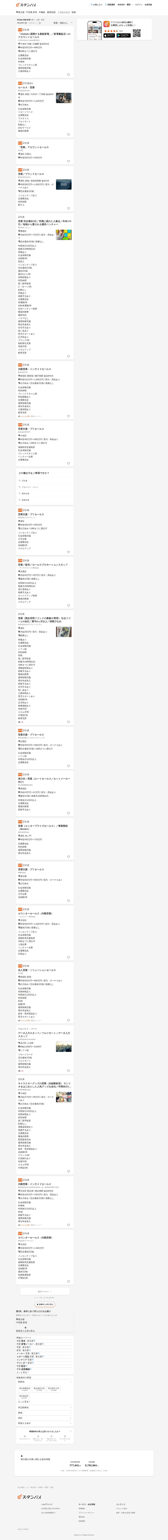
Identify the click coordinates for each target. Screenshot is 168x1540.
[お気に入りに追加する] (68, 75)
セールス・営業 (26, 87)
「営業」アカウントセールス (33, 147)
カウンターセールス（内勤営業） (36, 913)
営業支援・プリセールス (31, 429)
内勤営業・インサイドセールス (34, 369)
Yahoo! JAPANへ (24, 1529)
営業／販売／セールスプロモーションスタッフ (43, 564)
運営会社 (82, 1517)
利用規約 (82, 1508)
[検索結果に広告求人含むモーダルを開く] (26, 23)
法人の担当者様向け (48, 1513)
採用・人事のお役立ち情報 (125, 1513)
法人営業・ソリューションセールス (37, 970)
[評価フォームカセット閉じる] (71, 1431)
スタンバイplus (121, 1508)
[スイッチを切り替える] (39, 23)
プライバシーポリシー (86, 1513)
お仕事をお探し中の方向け (50, 1508)
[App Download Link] (109, 36)
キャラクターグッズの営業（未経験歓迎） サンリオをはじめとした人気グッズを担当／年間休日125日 (45, 1086)
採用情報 (82, 1521)
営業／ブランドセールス (31, 174)
